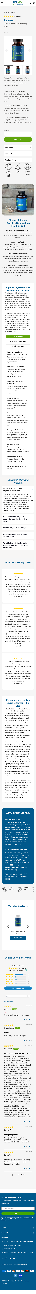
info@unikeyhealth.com (12, 1245)
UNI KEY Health (13, 1281)
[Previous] (8, 926)
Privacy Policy (6, 1265)
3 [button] (18, 1175)
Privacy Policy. (6, 1220)
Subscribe (18, 1213)
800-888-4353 (9, 1249)
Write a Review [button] (18, 988)
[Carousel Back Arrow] (6, 50)
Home (5, 12)
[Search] (27, 3)
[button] (8, 16)
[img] (8, 1006)
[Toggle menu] (2, 3)
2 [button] (15, 1175)
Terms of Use (27, 1218)
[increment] (30, 134)
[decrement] (6, 134)
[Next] (28, 926)
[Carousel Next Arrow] (29, 50)
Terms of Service (20, 1265)
